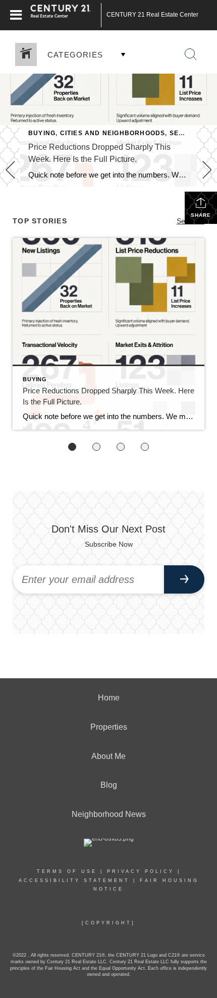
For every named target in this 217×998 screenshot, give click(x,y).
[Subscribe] (184, 579)
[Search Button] (190, 54)
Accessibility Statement (74, 880)
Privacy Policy (140, 871)
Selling (184, 133)
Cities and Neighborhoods (113, 133)
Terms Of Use (67, 871)
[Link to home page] (65, 15)
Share (201, 215)
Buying (42, 133)
